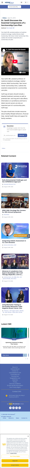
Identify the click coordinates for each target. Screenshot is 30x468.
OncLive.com (15, 376)
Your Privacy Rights (15, 387)
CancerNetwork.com (15, 372)
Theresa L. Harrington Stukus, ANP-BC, (14, 310)
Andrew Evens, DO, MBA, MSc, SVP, (13, 277)
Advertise (15, 380)
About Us (15, 367)
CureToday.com (15, 374)
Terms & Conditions (15, 383)
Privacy (15, 382)
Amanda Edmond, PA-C (10, 184)
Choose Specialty (13, 6)
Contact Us (15, 371)
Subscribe (21, 135)
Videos (3, 148)
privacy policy (7, 139)
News (17, 418)
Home (4, 418)
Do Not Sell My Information (15, 385)
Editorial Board (15, 369)
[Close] (28, 436)
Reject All (15, 460)
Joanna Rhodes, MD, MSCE (9, 278)
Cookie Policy (13, 453)
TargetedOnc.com (15, 378)
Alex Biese (6, 214)
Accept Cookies (15, 465)
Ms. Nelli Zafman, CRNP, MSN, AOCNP (12, 312)
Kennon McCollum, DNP (10, 245)
